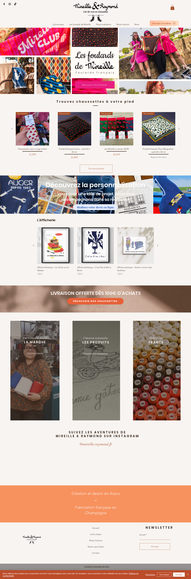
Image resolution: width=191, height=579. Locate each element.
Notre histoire (95, 540)
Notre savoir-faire (96, 546)
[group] (95, 135)
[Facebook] (4, 4)
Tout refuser (164, 574)
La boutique (95, 534)
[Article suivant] (179, 128)
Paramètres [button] (150, 574)
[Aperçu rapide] (55, 245)
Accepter (179, 574)
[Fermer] (187, 574)
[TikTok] (15, 4)
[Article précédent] (12, 128)
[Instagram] (9, 4)
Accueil (95, 528)
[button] (172, 7)
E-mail (142, 535)
